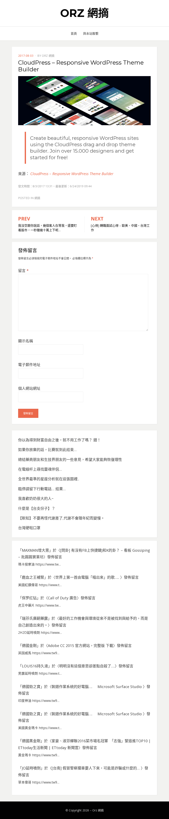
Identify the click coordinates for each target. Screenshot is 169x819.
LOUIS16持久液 (35, 665)
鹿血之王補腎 (33, 577)
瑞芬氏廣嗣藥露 (35, 618)
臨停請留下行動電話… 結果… (42, 488)
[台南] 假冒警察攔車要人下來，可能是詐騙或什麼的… (96, 768)
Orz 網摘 (84, 13)
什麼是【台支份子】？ (36, 508)
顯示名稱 (25, 340)
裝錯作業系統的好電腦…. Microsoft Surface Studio (97, 686)
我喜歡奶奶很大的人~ (36, 498)
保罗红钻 (29, 597)
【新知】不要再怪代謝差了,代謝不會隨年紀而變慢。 (61, 518)
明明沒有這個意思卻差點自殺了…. (87, 665)
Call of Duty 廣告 (62, 597)
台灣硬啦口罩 (29, 527)
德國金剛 (29, 645)
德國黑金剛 (31, 740)
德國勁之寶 (31, 686)
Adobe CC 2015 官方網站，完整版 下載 (80, 645)
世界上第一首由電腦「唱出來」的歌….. (87, 577)
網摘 (37, 198)
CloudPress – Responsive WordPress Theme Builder (71, 173)
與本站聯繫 (91, 33)
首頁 (74, 33)
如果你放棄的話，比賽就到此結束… (47, 449)
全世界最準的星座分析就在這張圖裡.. (48, 478)
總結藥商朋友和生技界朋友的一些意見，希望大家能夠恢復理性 (70, 459)
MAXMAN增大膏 (35, 550)
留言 (23, 270)
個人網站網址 (29, 388)
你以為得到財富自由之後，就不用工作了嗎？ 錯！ (59, 439)
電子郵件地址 (29, 364)
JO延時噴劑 (31, 768)
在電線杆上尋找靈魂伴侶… (40, 469)
